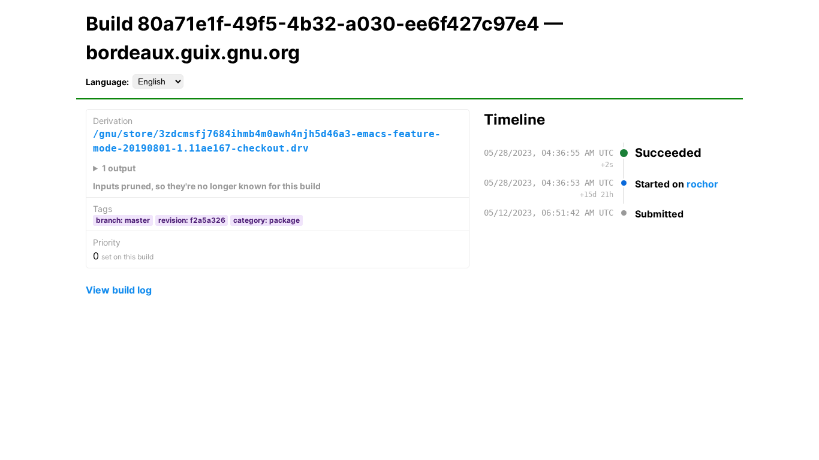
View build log (119, 290)
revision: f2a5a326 (191, 220)
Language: (107, 82)
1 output (119, 168)
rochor (702, 184)
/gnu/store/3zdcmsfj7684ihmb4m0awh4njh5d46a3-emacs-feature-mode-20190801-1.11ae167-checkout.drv (267, 141)
